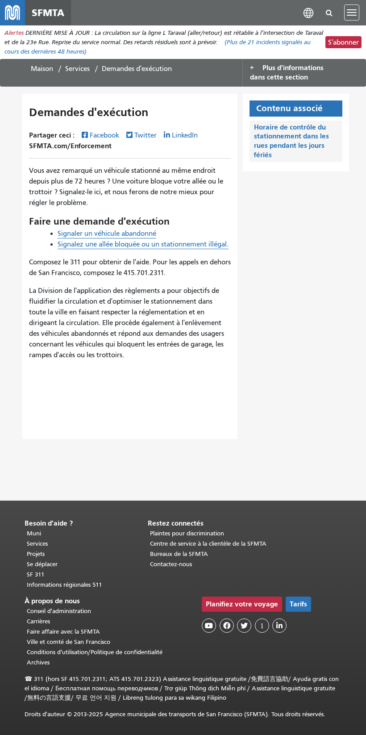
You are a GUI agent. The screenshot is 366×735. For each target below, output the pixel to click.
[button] (308, 12)
